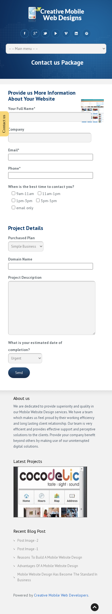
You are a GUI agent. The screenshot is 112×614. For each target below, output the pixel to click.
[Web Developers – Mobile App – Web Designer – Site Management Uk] (56, 16)
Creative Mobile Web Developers (61, 595)
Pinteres (86, 33)
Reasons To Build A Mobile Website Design (49, 557)
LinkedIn (76, 33)
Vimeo (65, 33)
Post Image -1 (27, 549)
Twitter (45, 33)
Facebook (24, 33)
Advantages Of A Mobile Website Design (47, 566)
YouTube (55, 33)
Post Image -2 (27, 540)
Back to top (95, 607)
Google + (34, 33)
